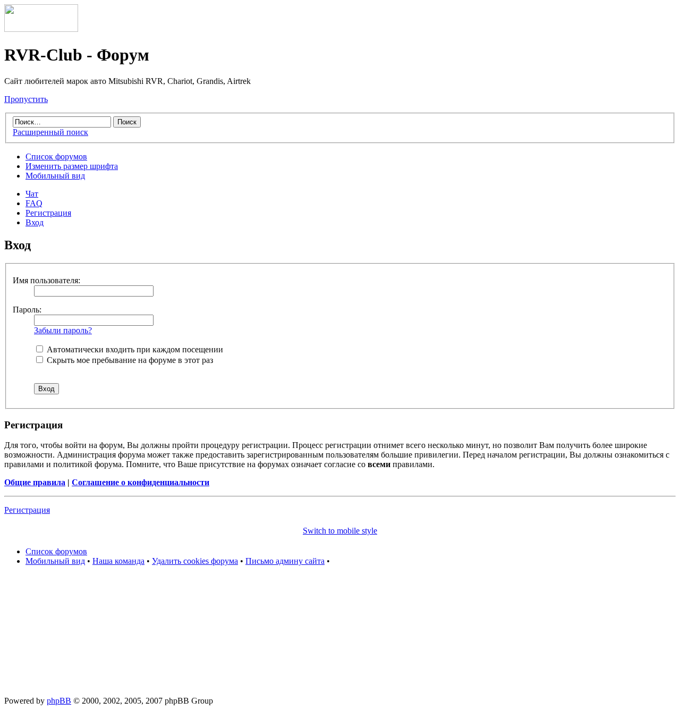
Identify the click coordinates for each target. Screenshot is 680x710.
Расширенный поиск (50, 132)
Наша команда (118, 560)
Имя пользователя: (46, 280)
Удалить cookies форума (195, 560)
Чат (32, 193)
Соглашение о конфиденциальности (140, 482)
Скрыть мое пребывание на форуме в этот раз (129, 360)
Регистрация (48, 212)
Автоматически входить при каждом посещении (134, 349)
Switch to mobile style (340, 530)
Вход (35, 222)
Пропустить (26, 99)
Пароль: (27, 309)
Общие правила (34, 482)
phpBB (59, 700)
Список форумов (56, 156)
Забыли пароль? (63, 330)
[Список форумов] (41, 28)
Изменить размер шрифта (72, 166)
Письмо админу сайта (285, 560)
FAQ (34, 203)
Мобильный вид (55, 175)
